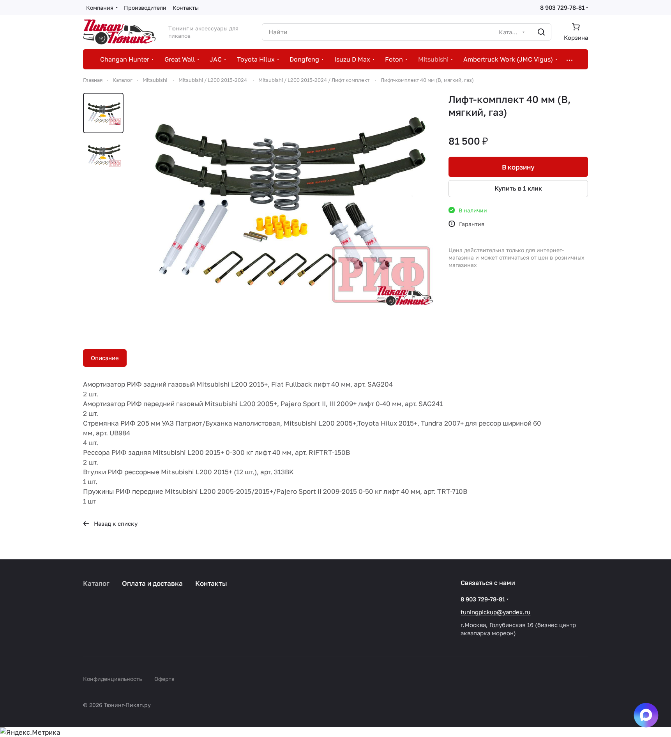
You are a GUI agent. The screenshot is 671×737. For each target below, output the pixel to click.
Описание (105, 357)
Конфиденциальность (112, 678)
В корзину (518, 167)
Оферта (164, 678)
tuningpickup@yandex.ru (495, 611)
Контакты (211, 583)
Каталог (96, 583)
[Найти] (541, 32)
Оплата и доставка (152, 583)
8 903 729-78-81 (562, 7)
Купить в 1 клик (518, 188)
